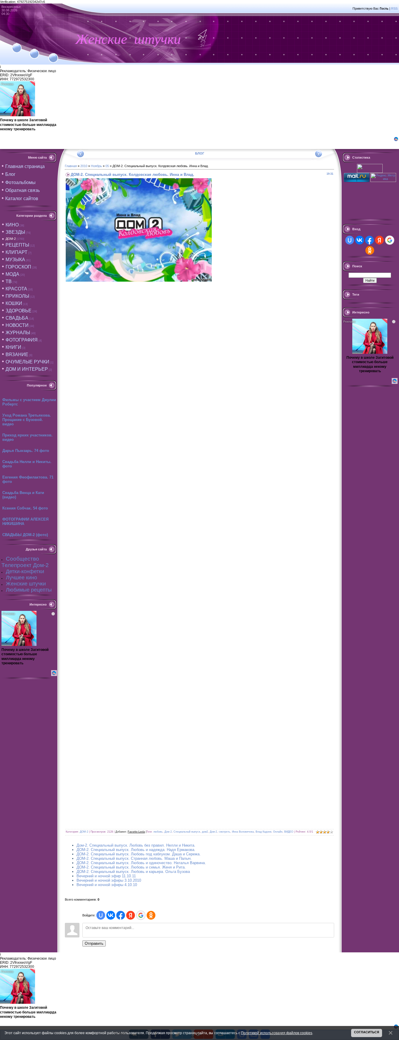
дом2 (205, 831)
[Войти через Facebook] (120, 915)
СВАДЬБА (17, 318)
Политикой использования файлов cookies (276, 1033)
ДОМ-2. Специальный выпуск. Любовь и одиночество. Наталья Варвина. (141, 863)
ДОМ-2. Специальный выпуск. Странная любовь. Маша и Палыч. (134, 858)
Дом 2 (168, 831)
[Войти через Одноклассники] (151, 915)
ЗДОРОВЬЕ (19, 310)
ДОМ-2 (11, 238)
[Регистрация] (34, 50)
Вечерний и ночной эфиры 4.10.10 (107, 885)
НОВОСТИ (17, 325)
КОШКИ (14, 303)
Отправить (94, 943)
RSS (394, 8)
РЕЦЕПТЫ (17, 244)
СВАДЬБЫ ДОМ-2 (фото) (25, 535)
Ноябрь (96, 166)
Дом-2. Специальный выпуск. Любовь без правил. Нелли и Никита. (136, 845)
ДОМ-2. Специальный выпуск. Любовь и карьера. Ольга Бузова (133, 871)
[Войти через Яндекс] (130, 915)
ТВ (9, 281)
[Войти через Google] (140, 915)
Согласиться (366, 1032)
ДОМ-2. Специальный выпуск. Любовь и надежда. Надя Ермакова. (136, 849)
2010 (83, 166)
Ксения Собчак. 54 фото (25, 508)
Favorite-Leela (136, 831)
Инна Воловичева (243, 831)
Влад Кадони (263, 831)
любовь (158, 831)
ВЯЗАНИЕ (17, 354)
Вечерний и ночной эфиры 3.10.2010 (109, 880)
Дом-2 (213, 831)
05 (107, 166)
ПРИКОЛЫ (17, 296)
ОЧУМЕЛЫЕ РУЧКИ (27, 361)
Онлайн (277, 831)
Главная (71, 166)
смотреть (224, 831)
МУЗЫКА (15, 259)
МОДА (12, 274)
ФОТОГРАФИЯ (22, 339)
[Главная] (16, 44)
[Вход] (53, 54)
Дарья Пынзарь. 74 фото (25, 450)
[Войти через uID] (100, 915)
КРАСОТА (16, 288)
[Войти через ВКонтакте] (110, 915)
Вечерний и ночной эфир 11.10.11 (106, 876)
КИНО (12, 224)
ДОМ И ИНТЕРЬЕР (27, 369)
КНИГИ (13, 347)
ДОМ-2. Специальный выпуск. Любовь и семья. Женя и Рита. (131, 867)
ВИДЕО (288, 831)
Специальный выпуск (187, 831)
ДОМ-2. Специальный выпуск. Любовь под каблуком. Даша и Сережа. (139, 854)
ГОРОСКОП (18, 266)
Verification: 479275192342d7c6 (199, 519)
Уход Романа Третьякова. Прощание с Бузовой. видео (26, 419)
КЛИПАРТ (16, 252)
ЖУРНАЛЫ (18, 332)
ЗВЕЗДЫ (15, 232)
